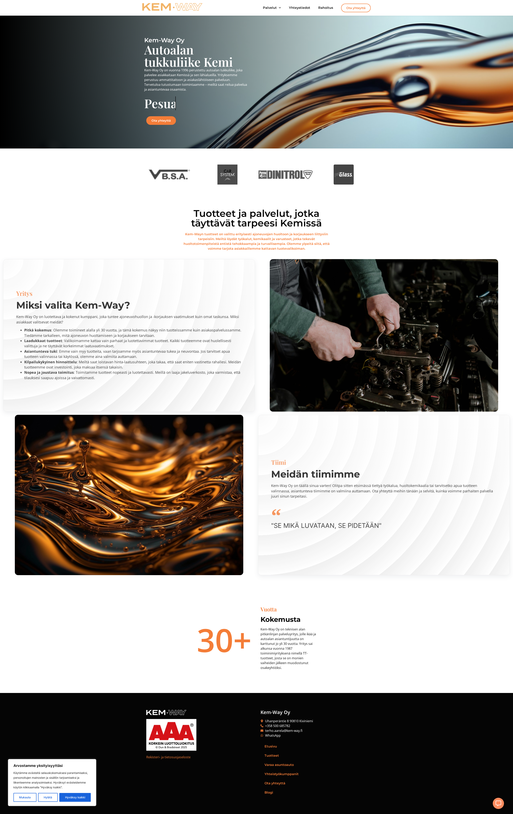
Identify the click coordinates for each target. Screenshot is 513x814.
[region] (52, 782)
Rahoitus (325, 8)
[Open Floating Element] (498, 803)
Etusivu (271, 746)
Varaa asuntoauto (279, 765)
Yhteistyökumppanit (282, 774)
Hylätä (48, 797)
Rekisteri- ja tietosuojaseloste (168, 757)
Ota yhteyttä (275, 783)
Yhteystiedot (299, 8)
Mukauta (25, 797)
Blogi (269, 792)
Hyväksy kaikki (75, 797)
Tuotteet (272, 755)
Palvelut (270, 8)
